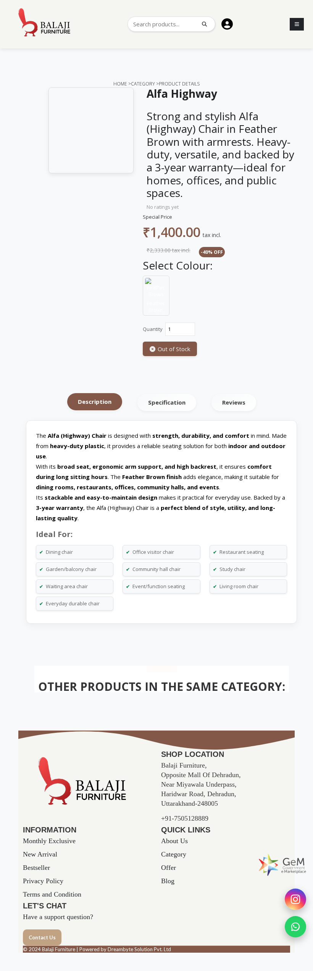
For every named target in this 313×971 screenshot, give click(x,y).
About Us (174, 841)
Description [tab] (94, 401)
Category (173, 854)
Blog (167, 881)
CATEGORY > (145, 84)
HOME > (122, 84)
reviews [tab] (233, 402)
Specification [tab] (167, 402)
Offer (168, 867)
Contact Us (42, 937)
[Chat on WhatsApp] (295, 926)
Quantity (153, 329)
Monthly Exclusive (49, 841)
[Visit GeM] (282, 865)
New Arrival (40, 854)
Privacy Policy (43, 881)
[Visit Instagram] (295, 899)
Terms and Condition (52, 894)
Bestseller (36, 867)
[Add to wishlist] (147, 365)
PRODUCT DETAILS (179, 84)
